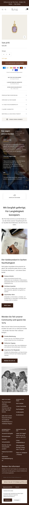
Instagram (24, 452)
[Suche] (5, 9)
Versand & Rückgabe (7, 433)
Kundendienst (19, 415)
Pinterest (19, 454)
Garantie (4, 439)
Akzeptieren (8, 500)
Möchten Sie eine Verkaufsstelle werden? (6, 447)
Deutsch (17, 487)
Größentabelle (20, 412)
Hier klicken (17, 4)
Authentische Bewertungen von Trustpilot (19, 133)
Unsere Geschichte (21, 406)
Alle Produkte (19, 403)
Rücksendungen (6, 436)
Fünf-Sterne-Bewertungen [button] (14, 197)
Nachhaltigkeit (20, 409)
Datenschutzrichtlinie (7, 452)
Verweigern (16, 500)
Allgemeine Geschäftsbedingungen (7, 458)
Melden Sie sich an (9, 360)
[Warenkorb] (26, 9)
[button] (14, 195)
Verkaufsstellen (6, 442)
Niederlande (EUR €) (7, 487)
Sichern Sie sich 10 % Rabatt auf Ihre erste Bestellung (15, 482)
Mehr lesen (7, 305)
